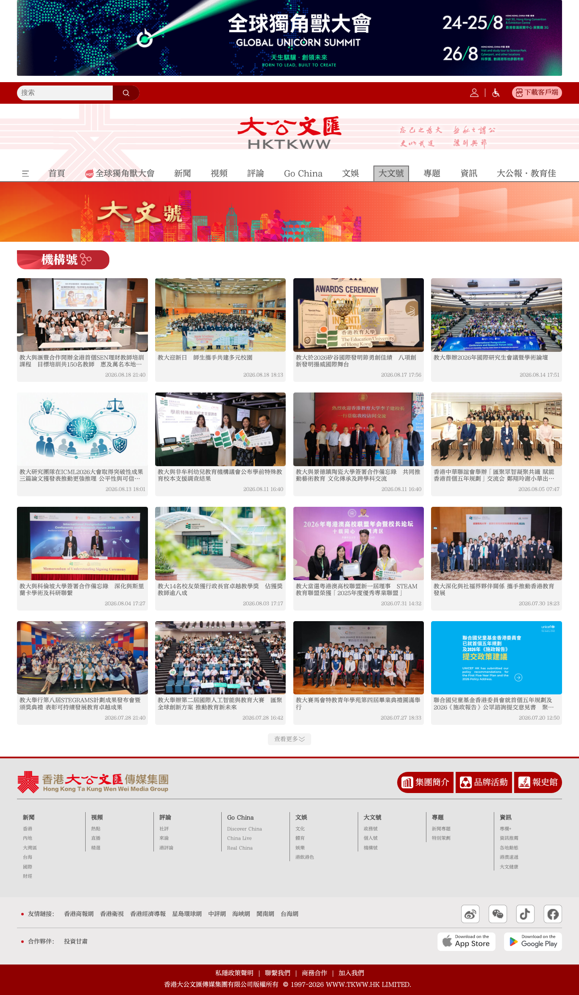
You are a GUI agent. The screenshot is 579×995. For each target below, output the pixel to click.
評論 (165, 817)
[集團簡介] (407, 782)
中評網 (217, 914)
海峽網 (241, 914)
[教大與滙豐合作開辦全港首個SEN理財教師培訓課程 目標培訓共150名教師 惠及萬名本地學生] (82, 315)
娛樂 (300, 848)
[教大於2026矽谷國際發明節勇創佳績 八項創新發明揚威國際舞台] (358, 315)
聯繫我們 (277, 973)
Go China (240, 817)
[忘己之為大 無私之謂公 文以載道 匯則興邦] (447, 137)
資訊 (506, 817)
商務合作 (314, 973)
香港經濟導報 (148, 914)
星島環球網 (187, 914)
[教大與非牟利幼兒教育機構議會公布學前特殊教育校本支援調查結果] (220, 429)
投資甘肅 (76, 941)
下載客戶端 (541, 92)
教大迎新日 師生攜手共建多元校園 (205, 357)
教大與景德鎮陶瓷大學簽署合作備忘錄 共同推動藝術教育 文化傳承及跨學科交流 (358, 475)
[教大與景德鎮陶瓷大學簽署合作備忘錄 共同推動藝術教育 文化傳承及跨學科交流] (358, 429)
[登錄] (474, 92)
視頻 (97, 817)
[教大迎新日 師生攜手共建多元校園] (220, 315)
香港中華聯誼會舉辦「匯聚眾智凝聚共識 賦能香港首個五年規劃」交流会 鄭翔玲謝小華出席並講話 (494, 476)
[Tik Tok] (525, 914)
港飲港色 (304, 857)
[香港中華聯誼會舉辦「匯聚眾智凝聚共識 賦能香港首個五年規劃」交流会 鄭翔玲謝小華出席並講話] (496, 429)
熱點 (95, 829)
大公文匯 (290, 132)
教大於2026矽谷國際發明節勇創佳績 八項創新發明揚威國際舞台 (356, 361)
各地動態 (509, 848)
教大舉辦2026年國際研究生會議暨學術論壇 (491, 357)
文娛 (301, 817)
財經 (27, 876)
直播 (95, 838)
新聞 (29, 817)
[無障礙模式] (496, 92)
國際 (27, 867)
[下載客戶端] (519, 92)
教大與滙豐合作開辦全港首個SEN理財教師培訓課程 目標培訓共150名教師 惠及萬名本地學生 (81, 361)
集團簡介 (432, 782)
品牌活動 (491, 782)
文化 (300, 829)
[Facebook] (552, 914)
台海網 (289, 914)
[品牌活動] (466, 782)
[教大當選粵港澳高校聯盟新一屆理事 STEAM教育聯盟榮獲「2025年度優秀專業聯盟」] (358, 543)
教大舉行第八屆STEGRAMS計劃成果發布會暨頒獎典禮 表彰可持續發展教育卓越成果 (80, 703)
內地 (27, 838)
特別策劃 (441, 838)
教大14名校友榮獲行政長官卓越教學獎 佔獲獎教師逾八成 (220, 590)
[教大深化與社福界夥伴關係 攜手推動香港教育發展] (496, 543)
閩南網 (265, 914)
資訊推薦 (509, 838)
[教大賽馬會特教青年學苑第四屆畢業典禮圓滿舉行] (358, 658)
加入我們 (351, 973)
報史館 (545, 782)
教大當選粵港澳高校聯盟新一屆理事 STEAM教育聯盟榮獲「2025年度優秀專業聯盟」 (357, 590)
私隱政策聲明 (234, 973)
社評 (164, 829)
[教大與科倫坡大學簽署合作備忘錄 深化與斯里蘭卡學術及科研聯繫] (82, 543)
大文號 (372, 817)
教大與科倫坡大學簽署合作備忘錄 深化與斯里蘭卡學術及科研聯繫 (81, 590)
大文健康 (509, 867)
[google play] (533, 941)
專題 (438, 817)
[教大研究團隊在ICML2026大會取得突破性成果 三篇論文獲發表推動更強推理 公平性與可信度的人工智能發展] (82, 429)
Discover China (244, 829)
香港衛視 (112, 914)
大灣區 (30, 848)
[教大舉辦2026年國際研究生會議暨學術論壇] (496, 315)
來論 (164, 838)
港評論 (166, 848)
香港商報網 (79, 914)
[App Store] (466, 941)
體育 (300, 838)
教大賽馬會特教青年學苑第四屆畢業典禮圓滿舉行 (358, 703)
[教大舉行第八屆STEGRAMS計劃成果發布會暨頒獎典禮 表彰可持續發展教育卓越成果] (82, 658)
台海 (27, 857)
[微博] (470, 914)
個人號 (371, 838)
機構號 (371, 848)
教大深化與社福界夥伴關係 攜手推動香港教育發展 (494, 590)
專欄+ (505, 829)
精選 (95, 848)
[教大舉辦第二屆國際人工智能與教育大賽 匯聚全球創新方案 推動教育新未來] (220, 658)
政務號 (371, 829)
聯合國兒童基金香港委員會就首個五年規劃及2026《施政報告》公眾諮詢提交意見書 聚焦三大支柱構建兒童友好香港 (494, 704)
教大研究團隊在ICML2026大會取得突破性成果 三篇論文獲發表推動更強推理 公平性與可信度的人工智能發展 (82, 476)
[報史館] (524, 782)
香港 (27, 829)
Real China (240, 848)
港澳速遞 (509, 857)
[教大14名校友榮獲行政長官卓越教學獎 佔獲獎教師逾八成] (220, 543)
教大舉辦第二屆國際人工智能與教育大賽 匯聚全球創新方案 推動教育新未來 (220, 703)
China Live (239, 838)
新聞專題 (441, 829)
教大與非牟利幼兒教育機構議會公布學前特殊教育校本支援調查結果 (220, 475)
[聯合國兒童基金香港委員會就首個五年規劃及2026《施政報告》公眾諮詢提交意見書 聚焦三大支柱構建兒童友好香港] (496, 658)
